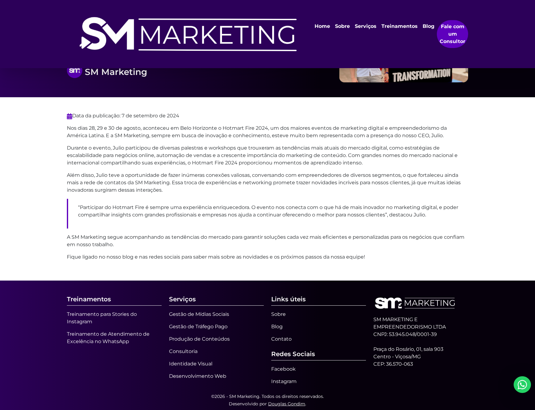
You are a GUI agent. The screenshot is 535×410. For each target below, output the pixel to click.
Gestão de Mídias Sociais (199, 314)
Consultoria (183, 351)
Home (322, 26)
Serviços (365, 26)
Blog (428, 26)
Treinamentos (399, 26)
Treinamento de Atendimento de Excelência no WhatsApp (108, 337)
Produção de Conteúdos (199, 339)
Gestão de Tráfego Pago (198, 326)
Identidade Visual (190, 364)
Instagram (284, 381)
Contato (281, 339)
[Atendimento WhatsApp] (522, 384)
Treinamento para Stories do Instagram (102, 318)
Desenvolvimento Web (197, 376)
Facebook (283, 369)
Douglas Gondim (286, 404)
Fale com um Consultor (452, 34)
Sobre (342, 26)
